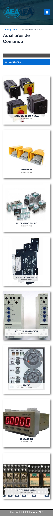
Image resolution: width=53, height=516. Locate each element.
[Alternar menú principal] (47, 12)
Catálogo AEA (10, 29)
